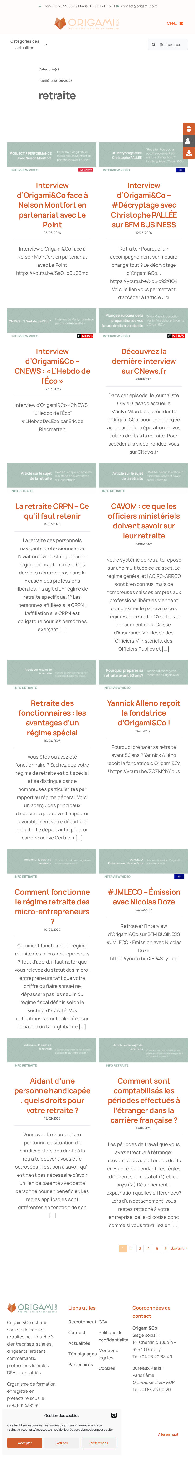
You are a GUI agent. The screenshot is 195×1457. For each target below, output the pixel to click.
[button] (114, 1415)
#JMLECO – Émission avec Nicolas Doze (144, 897)
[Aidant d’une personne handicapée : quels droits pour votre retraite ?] (51, 1053)
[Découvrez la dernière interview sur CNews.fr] (143, 323)
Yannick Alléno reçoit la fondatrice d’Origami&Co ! (143, 713)
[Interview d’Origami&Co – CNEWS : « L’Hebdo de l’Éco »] (51, 323)
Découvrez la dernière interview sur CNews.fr (144, 361)
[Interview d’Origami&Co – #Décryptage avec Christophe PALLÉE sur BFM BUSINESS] (143, 157)
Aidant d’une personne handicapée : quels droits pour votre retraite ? (52, 1095)
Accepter (25, 1443)
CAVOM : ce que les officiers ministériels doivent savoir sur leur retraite (144, 520)
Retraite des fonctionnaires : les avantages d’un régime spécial (52, 717)
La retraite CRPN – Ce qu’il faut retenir (52, 511)
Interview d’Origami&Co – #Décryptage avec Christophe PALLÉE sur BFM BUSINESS (144, 204)
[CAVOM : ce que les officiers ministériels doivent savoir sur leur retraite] (143, 478)
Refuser (62, 1443)
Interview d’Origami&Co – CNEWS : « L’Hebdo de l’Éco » (52, 366)
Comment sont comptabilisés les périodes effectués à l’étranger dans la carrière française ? (144, 1100)
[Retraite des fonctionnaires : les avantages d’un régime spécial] (51, 675)
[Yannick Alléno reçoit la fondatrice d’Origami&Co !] (143, 675)
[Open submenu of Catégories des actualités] (45, 44)
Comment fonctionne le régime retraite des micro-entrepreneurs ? (52, 906)
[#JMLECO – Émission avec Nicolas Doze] (143, 864)
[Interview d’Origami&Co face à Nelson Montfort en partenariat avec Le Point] (51, 157)
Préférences (98, 1443)
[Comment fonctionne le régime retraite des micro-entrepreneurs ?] (51, 864)
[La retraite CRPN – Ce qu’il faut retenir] (51, 478)
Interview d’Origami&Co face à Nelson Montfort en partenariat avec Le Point (52, 204)
